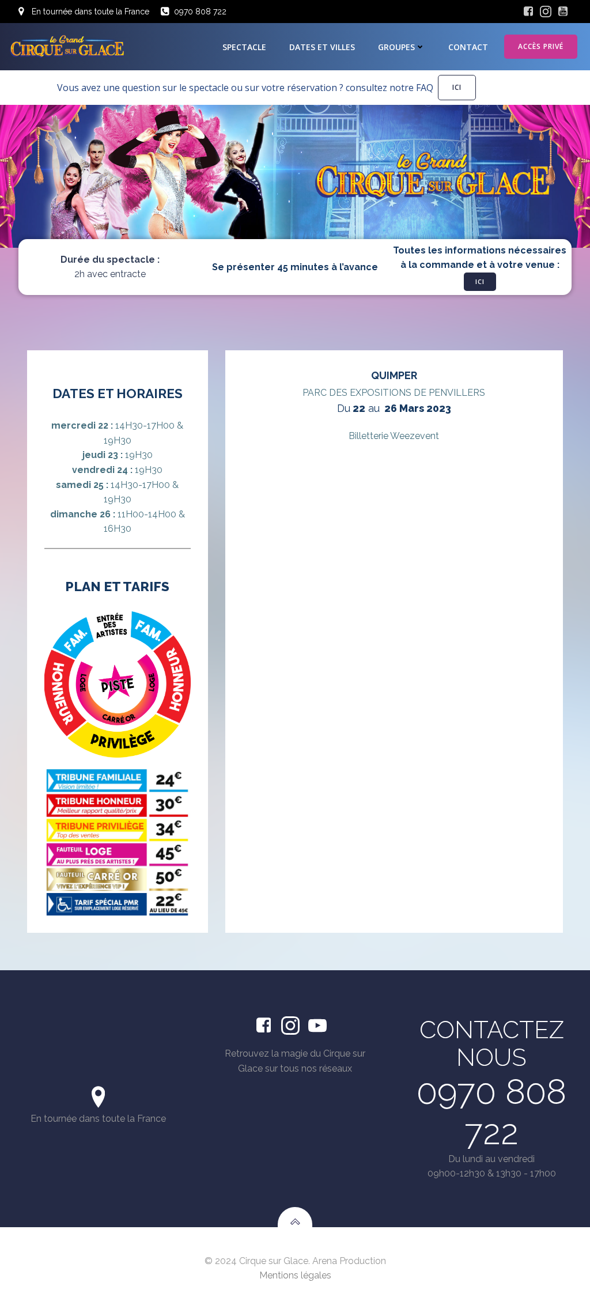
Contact (468, 46)
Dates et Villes (322, 46)
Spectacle (244, 46)
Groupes (396, 46)
